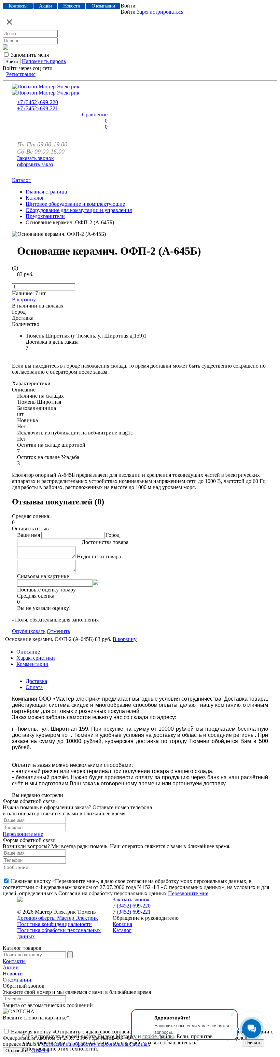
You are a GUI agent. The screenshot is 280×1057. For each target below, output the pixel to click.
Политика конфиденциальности (54, 924)
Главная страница (46, 192)
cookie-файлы (158, 1036)
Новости (13, 973)
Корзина (122, 924)
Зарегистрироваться (160, 12)
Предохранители (45, 216)
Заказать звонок (35, 158)
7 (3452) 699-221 (132, 912)
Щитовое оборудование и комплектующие (75, 204)
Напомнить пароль (44, 61)
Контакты (14, 961)
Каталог (21, 180)
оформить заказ (35, 164)
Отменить (58, 631)
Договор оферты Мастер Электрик (57, 918)
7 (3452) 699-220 (132, 906)
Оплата (34, 687)
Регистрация (21, 74)
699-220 (37, 102)
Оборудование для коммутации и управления (79, 210)
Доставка (36, 681)
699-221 (37, 108)
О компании (17, 980)
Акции (11, 967)
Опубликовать (28, 631)
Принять (253, 1042)
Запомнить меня (30, 55)
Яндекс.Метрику (117, 1036)
